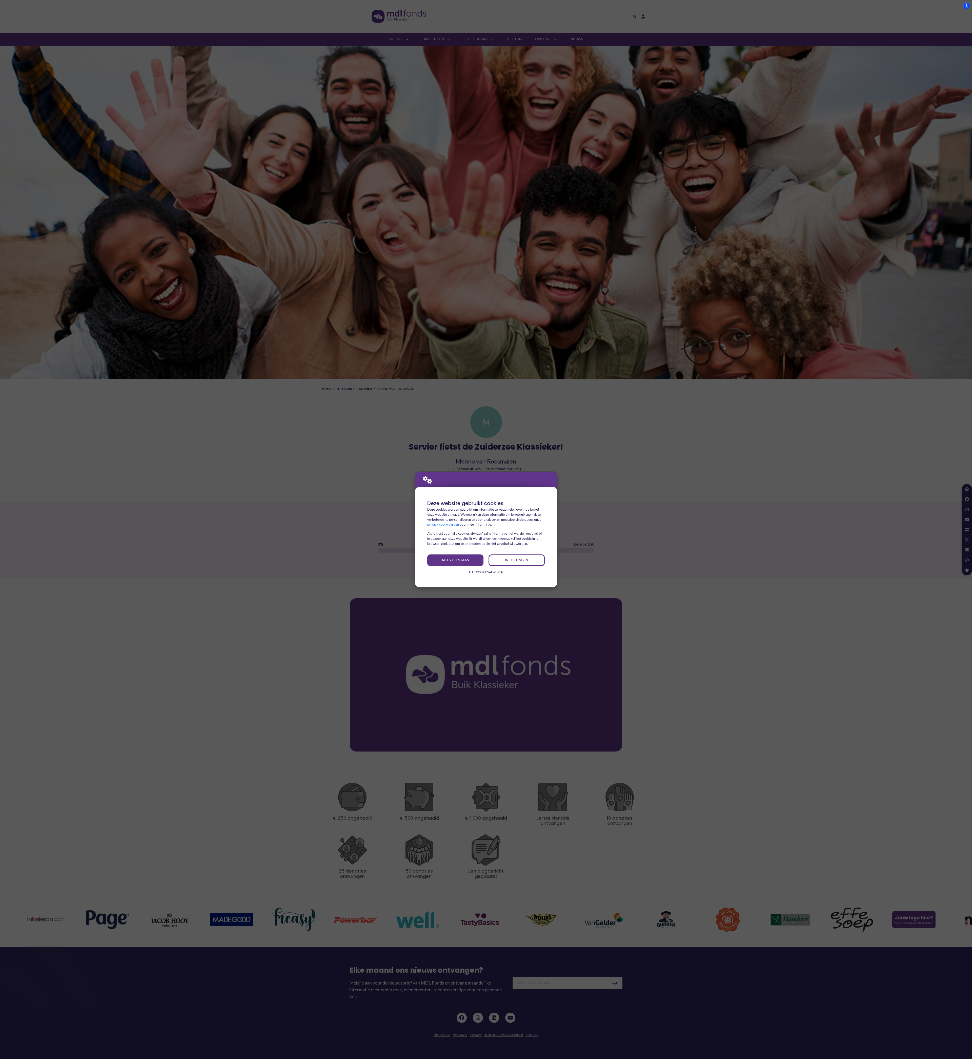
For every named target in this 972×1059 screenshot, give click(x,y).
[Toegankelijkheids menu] (966, 6)
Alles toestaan (455, 560)
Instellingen (516, 560)
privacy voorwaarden (443, 524)
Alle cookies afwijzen (486, 572)
